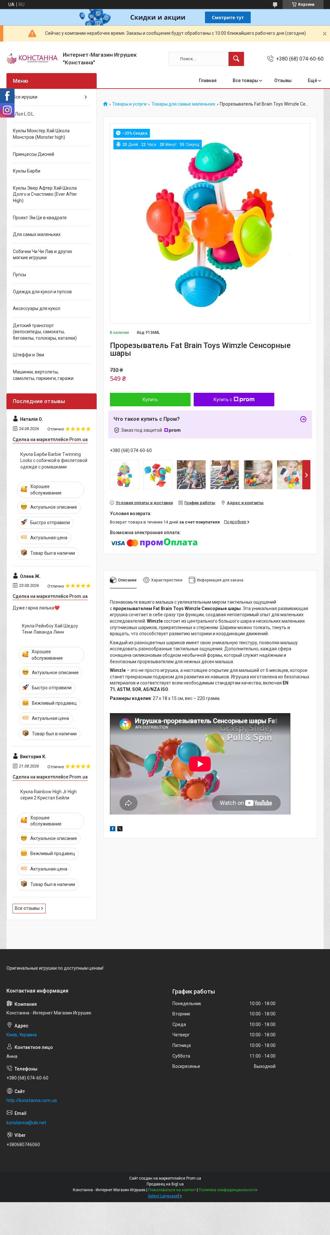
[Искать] (236, 59)
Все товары (245, 80)
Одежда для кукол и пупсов (42, 291)
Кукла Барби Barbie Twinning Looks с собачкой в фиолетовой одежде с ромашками (53, 460)
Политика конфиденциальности (228, 1190)
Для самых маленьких (37, 234)
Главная (208, 80)
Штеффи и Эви (28, 354)
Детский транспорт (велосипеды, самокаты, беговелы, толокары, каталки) (45, 332)
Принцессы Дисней (33, 154)
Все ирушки (25, 96)
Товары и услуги (129, 104)
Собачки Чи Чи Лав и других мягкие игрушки (42, 254)
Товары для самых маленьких (183, 104)
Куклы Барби (26, 171)
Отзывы (283, 80)
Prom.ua (193, 1178)
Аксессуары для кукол (36, 308)
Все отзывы (27, 908)
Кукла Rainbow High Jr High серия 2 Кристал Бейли (48, 795)
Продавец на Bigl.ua (165, 1184)
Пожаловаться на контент (172, 1190)
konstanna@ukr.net (26, 1122)
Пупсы (19, 274)
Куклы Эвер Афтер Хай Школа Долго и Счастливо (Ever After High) (45, 194)
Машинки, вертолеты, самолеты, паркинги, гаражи (43, 375)
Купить (150, 399)
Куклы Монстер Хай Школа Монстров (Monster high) (41, 134)
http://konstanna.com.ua (31, 1100)
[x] (119, 829)
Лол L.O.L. (23, 114)
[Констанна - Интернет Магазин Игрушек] (32, 59)
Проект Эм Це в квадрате (40, 217)
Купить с (223, 399)
